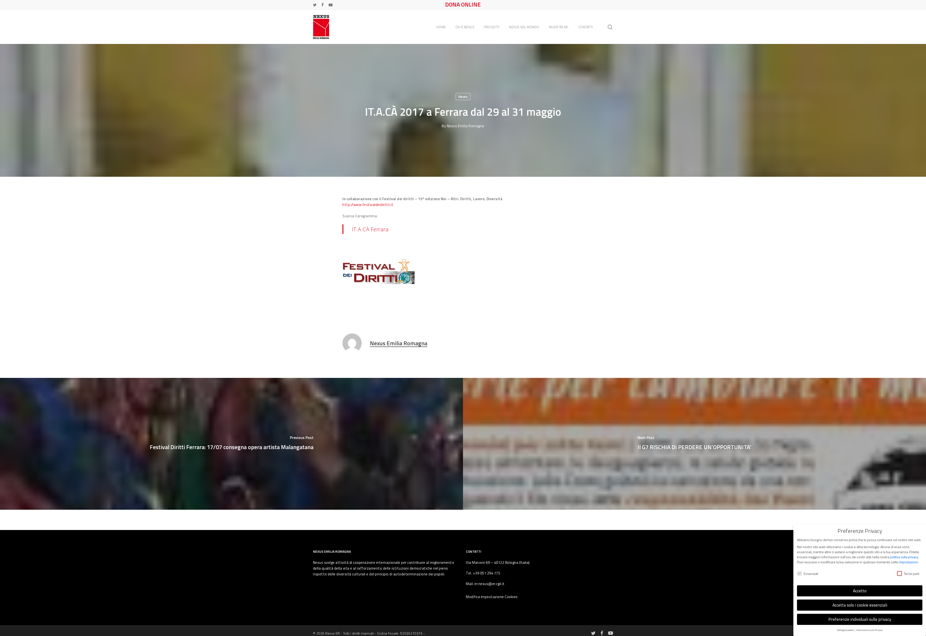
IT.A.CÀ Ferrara (370, 229)
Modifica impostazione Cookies (492, 597)
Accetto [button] (859, 590)
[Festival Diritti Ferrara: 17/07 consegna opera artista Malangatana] (231, 444)
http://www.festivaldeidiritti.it (367, 204)
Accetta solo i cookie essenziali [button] (859, 605)
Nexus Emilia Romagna (465, 126)
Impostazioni (908, 562)
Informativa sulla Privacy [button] (869, 630)
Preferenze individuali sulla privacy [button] (859, 619)
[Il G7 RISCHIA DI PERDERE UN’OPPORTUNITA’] (694, 444)
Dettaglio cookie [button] (845, 630)
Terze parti (911, 573)
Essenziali (811, 573)
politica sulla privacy (904, 556)
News (463, 96)
